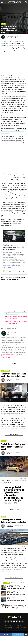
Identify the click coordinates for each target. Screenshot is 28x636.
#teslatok (12, 606)
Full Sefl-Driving (6, 328)
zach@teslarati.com (6, 221)
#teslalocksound (19, 606)
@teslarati (4, 604)
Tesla (14, 328)
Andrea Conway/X (24, 33)
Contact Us (20, 625)
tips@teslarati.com (6, 225)
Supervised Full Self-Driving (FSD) (10, 185)
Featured (13, 327)
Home (6, 625)
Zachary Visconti (10, 37)
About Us (12, 625)
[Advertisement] (14, 64)
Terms (17, 627)
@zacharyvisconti (6, 223)
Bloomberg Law (21, 85)
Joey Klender (10, 380)
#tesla (7, 606)
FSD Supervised (14, 204)
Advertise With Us (9, 627)
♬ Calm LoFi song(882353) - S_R (9, 608)
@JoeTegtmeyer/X (23, 546)
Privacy (23, 627)
